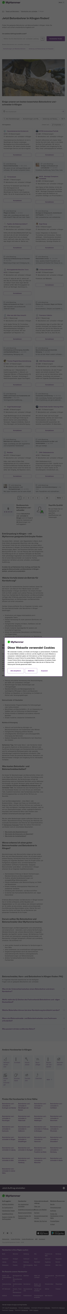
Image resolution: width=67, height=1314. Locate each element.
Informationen (29, 660)
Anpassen (44, 671)
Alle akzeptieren (15, 671)
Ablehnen (31, 671)
